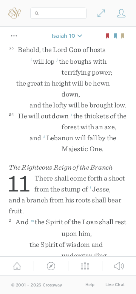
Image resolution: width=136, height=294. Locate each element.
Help (90, 284)
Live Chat (115, 284)
